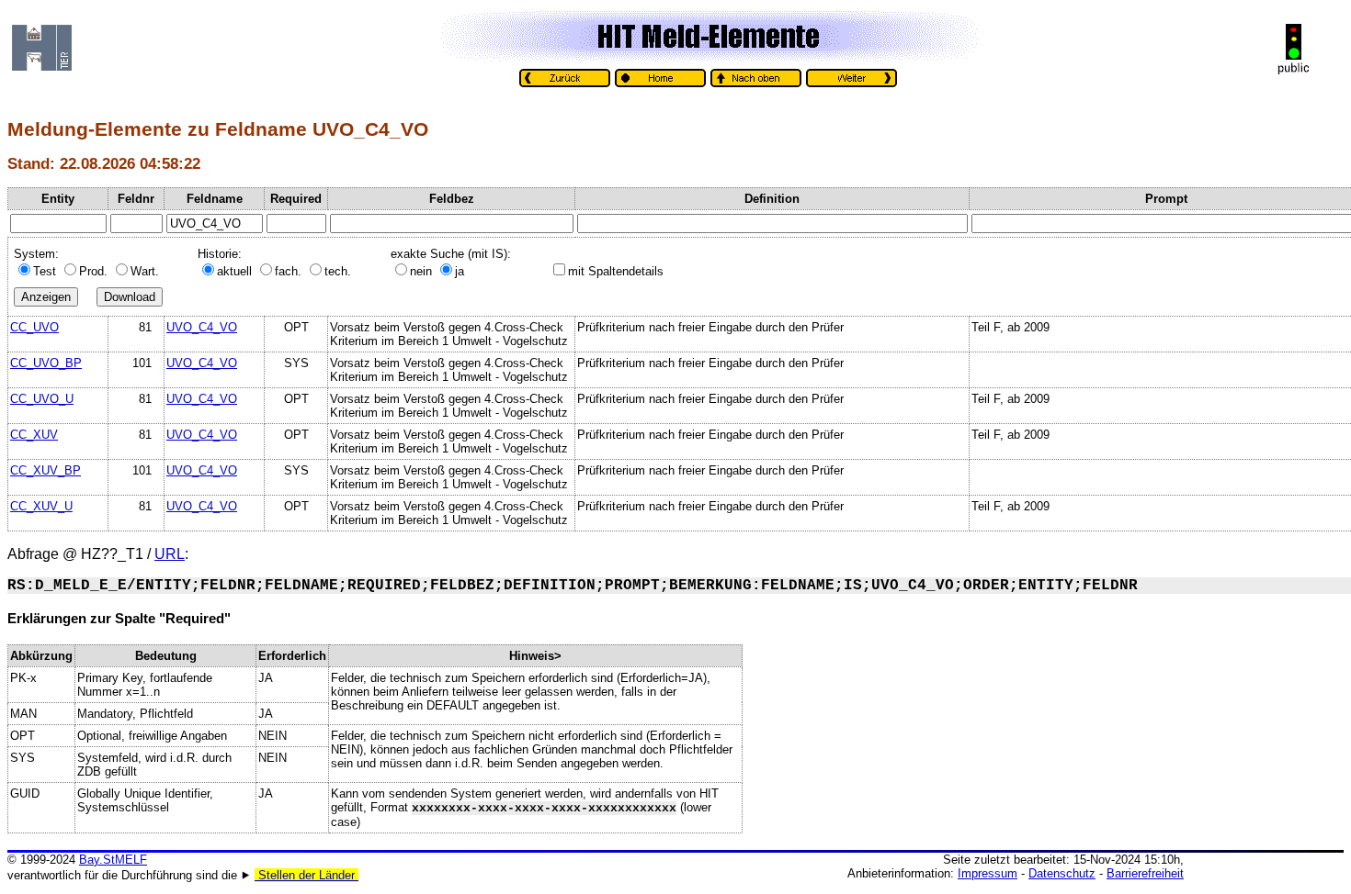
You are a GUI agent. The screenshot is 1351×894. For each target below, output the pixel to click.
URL (169, 554)
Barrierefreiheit (1145, 873)
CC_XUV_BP (45, 470)
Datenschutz (1062, 873)
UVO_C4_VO (201, 327)
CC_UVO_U (42, 399)
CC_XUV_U (41, 506)
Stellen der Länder (306, 875)
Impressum (987, 873)
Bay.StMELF (113, 859)
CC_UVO (34, 327)
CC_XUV (34, 434)
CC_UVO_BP (46, 363)
